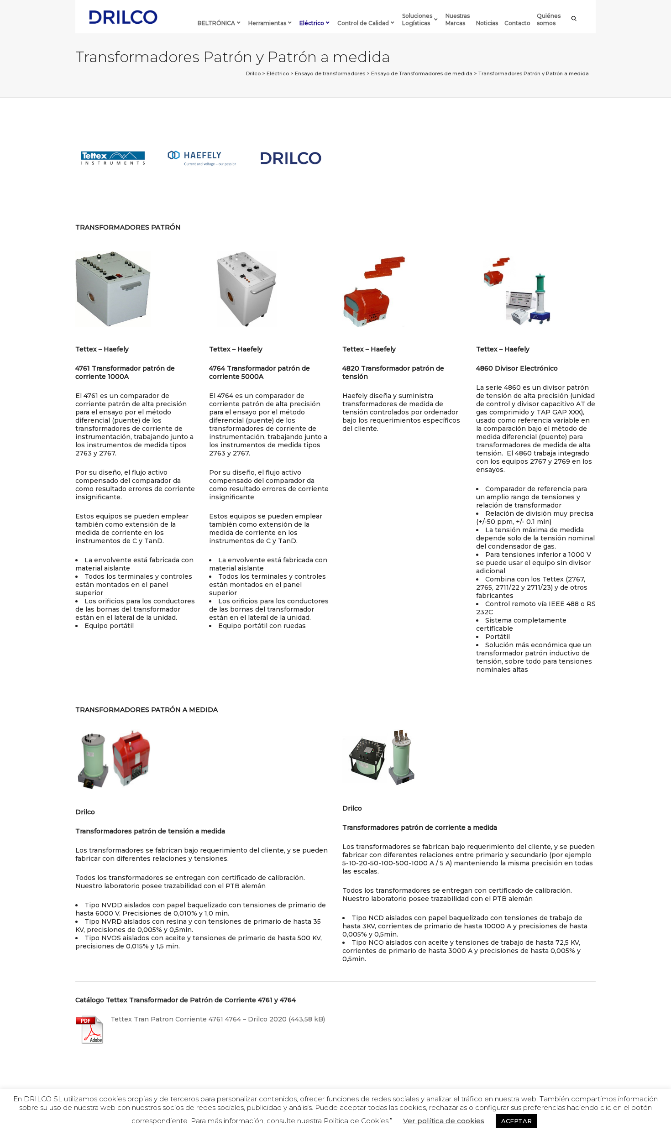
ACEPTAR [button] (516, 1121)
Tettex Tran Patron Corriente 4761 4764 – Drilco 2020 (198, 1019)
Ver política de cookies (443, 1121)
